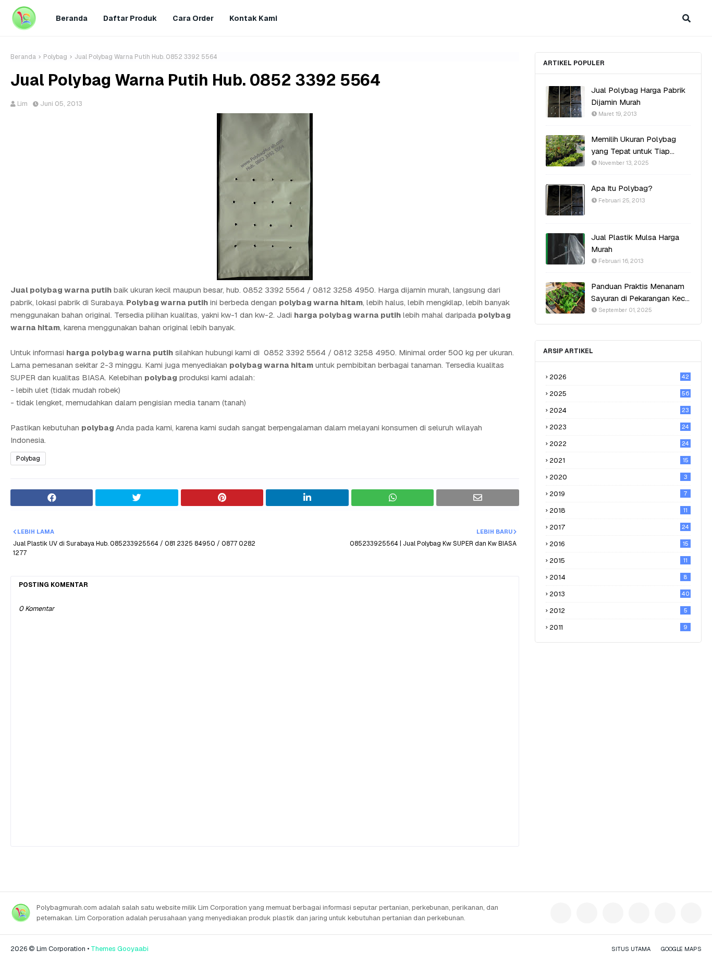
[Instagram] (586, 912)
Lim (22, 103)
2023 (619, 427)
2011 (618, 627)
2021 (619, 460)
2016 (619, 543)
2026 (619, 376)
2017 (619, 527)
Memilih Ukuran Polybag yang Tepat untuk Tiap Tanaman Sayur (633, 145)
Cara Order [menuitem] (193, 18)
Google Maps (681, 949)
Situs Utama (630, 949)
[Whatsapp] (691, 912)
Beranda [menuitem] (72, 18)
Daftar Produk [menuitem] (130, 18)
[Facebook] (560, 912)
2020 (618, 477)
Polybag (55, 57)
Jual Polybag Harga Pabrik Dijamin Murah (638, 96)
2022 (619, 443)
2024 (619, 410)
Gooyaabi (133, 948)
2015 (618, 560)
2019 (618, 493)
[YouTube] (639, 912)
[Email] (665, 912)
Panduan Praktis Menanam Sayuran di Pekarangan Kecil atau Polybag (640, 292)
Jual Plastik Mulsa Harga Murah (635, 243)
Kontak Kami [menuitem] (253, 18)
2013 (619, 593)
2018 (618, 510)
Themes (103, 948)
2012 (618, 610)
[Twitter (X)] (613, 912)
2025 (619, 393)
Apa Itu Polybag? (622, 188)
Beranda (23, 57)
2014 (618, 577)
